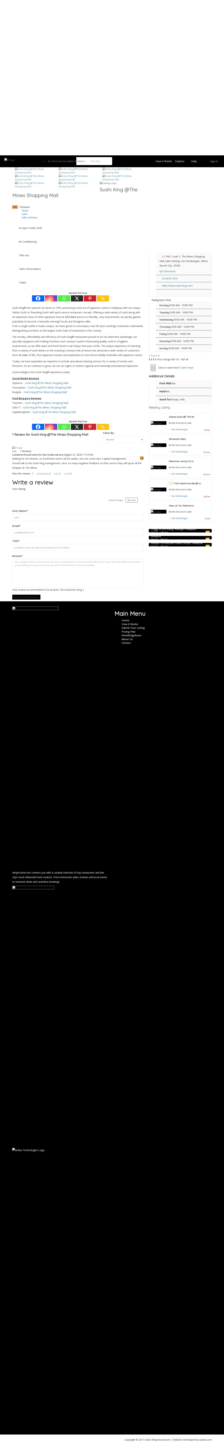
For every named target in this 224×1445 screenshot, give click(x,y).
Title (16, 541)
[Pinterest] (90, 298)
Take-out (24, 255)
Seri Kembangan (180, 429)
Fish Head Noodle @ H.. (188, 483)
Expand (155, 355)
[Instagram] (51, 298)
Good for (164, 399)
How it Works (164, 161)
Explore (179, 161)
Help (194, 161)
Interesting (43, 473)
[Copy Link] (103, 298)
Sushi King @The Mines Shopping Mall (46, 383)
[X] (77, 298)
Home (125, 620)
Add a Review (29, 217)
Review (17, 556)
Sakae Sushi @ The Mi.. (182, 416)
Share (24, 210)
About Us (127, 639)
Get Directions (167, 271)
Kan (14, 451)
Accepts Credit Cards (30, 228)
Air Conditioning (28, 241)
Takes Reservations (30, 269)
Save (24, 214)
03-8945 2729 (170, 278)
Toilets (22, 282)
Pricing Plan (128, 631)
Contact (126, 642)
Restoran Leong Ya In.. (181, 461)
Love (68, 473)
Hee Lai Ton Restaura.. (182, 505)
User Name (20, 511)
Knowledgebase (131, 635)
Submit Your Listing (133, 627)
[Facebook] (38, 298)
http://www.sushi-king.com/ (177, 285)
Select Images (115, 500)
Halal (162, 391)
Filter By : (109, 433)
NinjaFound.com (21, 872)
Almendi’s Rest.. (178, 439)
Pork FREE (165, 383)
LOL (57, 473)
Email (16, 526)
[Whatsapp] (64, 298)
